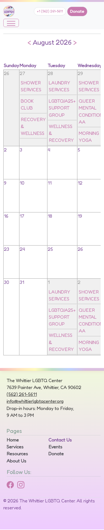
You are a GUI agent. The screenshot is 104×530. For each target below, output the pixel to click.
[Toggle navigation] (11, 23)
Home (13, 440)
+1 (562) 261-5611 (50, 11)
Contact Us (60, 440)
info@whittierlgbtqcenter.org (35, 401)
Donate (77, 11)
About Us (16, 461)
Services (15, 446)
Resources (17, 453)
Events (55, 446)
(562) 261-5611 (22, 394)
